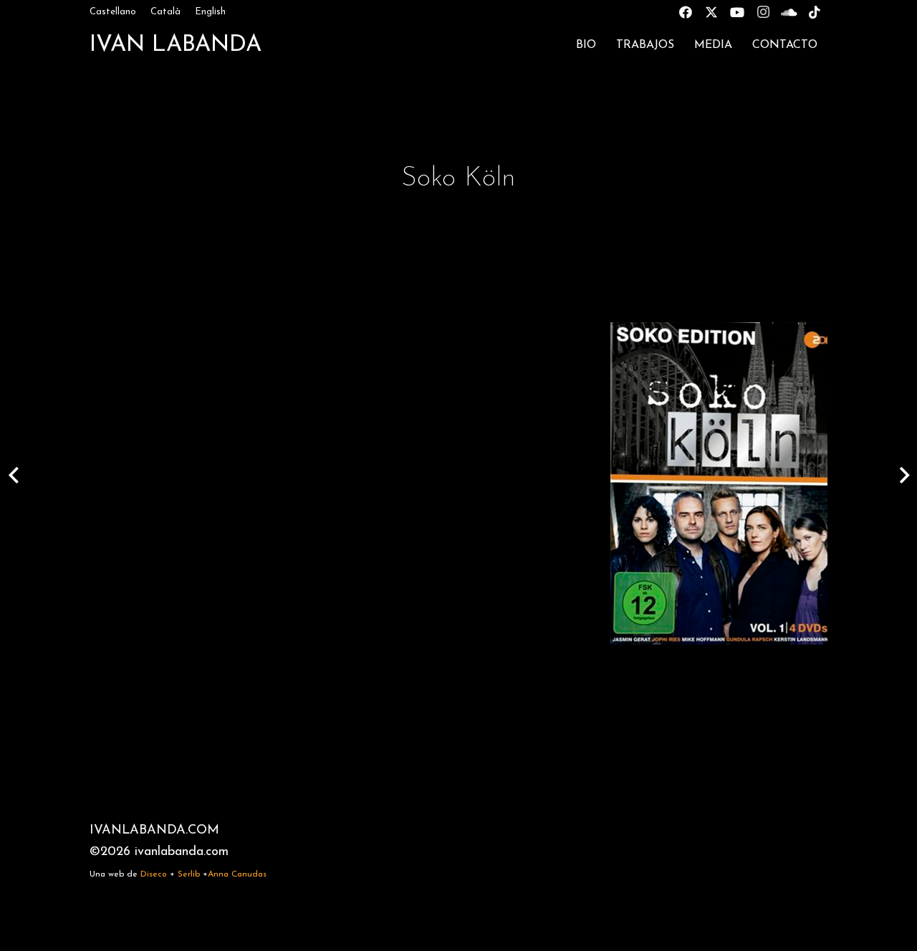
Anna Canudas (237, 874)
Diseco (153, 874)
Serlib (189, 874)
